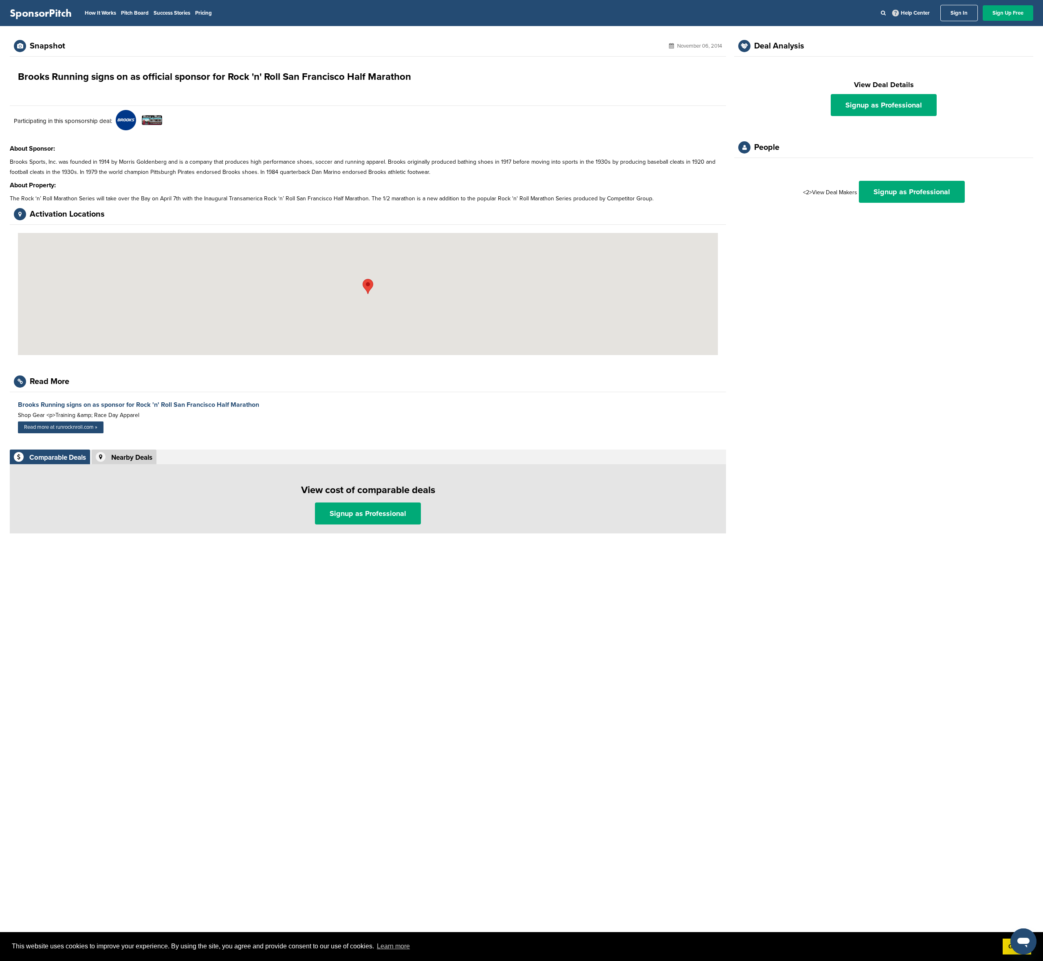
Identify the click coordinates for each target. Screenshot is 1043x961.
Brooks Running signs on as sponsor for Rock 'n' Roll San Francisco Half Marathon (138, 405)
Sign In (959, 13)
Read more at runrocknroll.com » (60, 427)
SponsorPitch (41, 13)
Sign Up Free (1007, 13)
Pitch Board (135, 13)
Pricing (203, 13)
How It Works (100, 13)
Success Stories (172, 13)
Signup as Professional (368, 513)
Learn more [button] (393, 946)
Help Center (915, 13)
